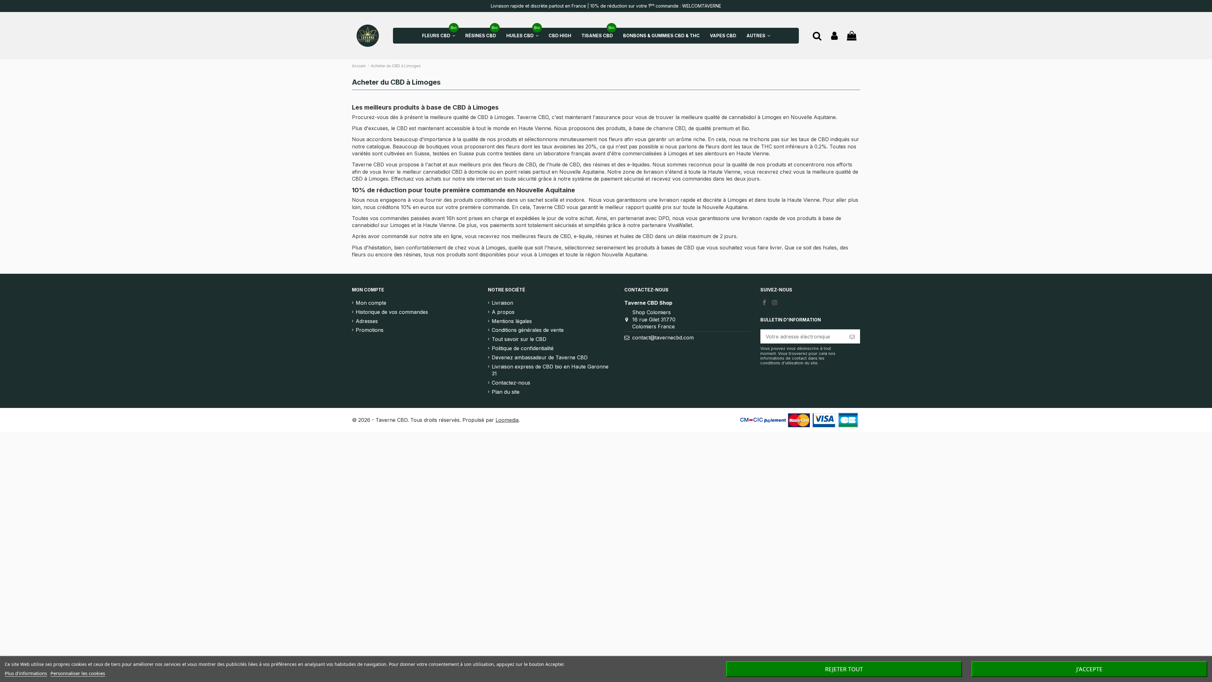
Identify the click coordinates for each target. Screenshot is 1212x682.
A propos (503, 312)
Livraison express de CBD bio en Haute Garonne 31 (550, 370)
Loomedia (507, 420)
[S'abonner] (852, 336)
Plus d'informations (26, 673)
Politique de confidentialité (523, 348)
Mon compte (371, 303)
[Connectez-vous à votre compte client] (834, 36)
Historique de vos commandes (392, 312)
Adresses (367, 321)
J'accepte (1089, 669)
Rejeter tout (844, 669)
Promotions (369, 330)
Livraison (502, 303)
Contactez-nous (511, 383)
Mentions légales (512, 321)
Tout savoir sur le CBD (519, 339)
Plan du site (506, 392)
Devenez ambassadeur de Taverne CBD (540, 357)
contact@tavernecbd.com (663, 337)
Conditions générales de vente (528, 330)
